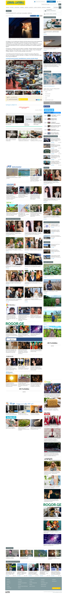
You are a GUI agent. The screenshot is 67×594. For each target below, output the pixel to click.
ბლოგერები (10, 548)
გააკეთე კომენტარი (38, 109)
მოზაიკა (9, 11)
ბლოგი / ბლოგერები (51, 10)
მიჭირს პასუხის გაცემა (49, 99)
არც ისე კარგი (47, 93)
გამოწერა (51, 1)
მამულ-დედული (48, 262)
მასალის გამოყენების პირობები (57, 592)
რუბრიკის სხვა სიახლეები (13, 219)
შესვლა (59, 1)
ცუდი (46, 97)
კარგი (46, 91)
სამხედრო (46, 242)
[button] (24, 75)
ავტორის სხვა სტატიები (13, 99)
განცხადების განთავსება (40, 1)
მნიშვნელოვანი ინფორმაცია (51, 222)
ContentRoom (38, 128)
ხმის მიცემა (52, 103)
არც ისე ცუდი (47, 95)
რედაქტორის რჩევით (49, 17)
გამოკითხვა (47, 71)
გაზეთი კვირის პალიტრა (51, 13)
